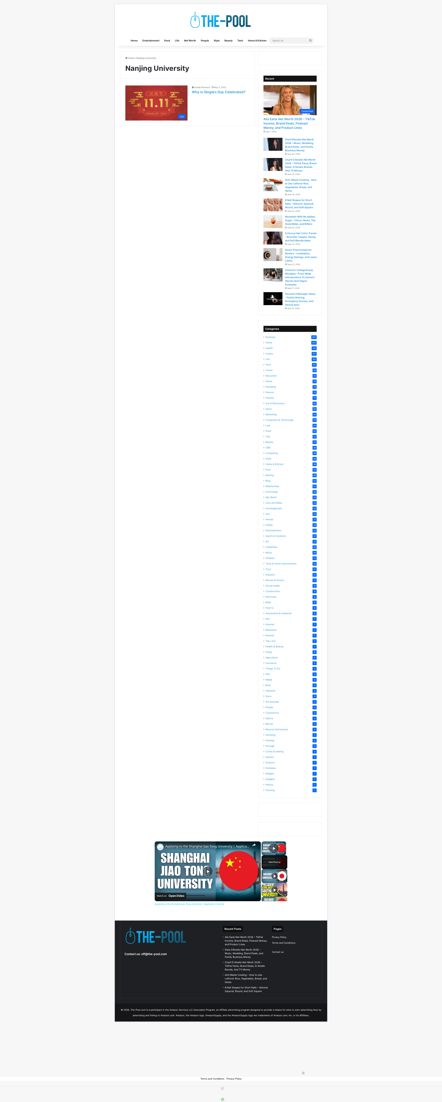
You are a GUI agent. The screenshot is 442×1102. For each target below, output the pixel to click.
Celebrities (271, 547)
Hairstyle (270, 690)
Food (167, 40)
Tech (240, 40)
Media (269, 679)
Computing (272, 453)
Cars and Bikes (274, 502)
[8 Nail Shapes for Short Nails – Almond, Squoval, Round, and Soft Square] (272, 204)
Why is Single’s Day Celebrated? (219, 92)
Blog (268, 480)
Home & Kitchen (257, 40)
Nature (269, 718)
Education (271, 375)
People (205, 40)
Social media (273, 585)
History (269, 784)
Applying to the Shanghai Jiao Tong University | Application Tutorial (207, 846)
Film (268, 674)
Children (270, 558)
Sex (268, 513)
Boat (268, 685)
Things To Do (273, 668)
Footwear (271, 768)
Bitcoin (269, 723)
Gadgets (270, 779)
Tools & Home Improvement (281, 563)
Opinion (270, 757)
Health (269, 348)
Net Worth (190, 40)
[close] (222, 1088)
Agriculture (272, 657)
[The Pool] (221, 19)
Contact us (278, 952)
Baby (268, 602)
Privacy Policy (279, 937)
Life (177, 40)
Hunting (270, 740)
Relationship (272, 486)
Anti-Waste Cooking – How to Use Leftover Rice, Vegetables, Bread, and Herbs (246, 979)
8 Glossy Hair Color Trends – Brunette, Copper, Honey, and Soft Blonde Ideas (301, 237)
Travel (269, 370)
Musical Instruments (277, 729)
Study (269, 652)
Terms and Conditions (283, 942)
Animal (269, 519)
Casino (269, 353)
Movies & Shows (275, 580)
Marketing (271, 414)
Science (270, 762)
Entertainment (150, 40)
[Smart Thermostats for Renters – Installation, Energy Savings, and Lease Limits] (272, 254)
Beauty (228, 40)
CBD (268, 447)
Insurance (271, 663)
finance (270, 392)
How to (269, 607)
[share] (254, 845)
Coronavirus (272, 712)
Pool (268, 469)
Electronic (271, 596)
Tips (268, 436)
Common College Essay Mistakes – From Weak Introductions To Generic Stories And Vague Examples (300, 277)
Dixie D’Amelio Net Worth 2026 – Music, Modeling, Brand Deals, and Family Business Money (244, 953)
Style (217, 40)
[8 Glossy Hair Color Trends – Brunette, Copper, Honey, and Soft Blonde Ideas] (272, 238)
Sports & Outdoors (276, 536)
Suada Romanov (202, 87)
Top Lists (271, 641)
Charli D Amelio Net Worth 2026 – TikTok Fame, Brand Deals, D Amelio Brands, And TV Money (245, 966)
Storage (270, 746)
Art (267, 541)
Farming (270, 790)
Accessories (272, 701)
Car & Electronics (275, 403)
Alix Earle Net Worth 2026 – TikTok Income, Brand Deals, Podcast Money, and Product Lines (289, 123)
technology (272, 491)
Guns (268, 696)
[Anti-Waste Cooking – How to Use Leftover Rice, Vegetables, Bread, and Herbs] (272, 184)
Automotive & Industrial (278, 613)
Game (269, 381)
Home (134, 40)
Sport (269, 409)
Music (269, 552)
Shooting (270, 735)
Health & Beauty (275, 646)
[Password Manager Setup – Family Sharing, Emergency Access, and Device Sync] (272, 298)
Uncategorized (274, 508)
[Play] (274, 876)
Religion (270, 773)
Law (268, 425)
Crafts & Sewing (275, 751)
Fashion (270, 397)
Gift (268, 618)
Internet (270, 624)
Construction (273, 591)
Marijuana (271, 630)
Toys (268, 569)
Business (270, 337)
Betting (269, 475)
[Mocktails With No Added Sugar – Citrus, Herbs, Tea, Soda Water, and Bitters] (272, 221)
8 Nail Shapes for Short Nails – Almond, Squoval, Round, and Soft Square (299, 204)
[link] (160, 847)
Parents (270, 635)
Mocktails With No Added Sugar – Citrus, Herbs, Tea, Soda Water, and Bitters (300, 220)
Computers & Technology (280, 420)
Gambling (271, 386)
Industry (270, 574)
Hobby (269, 525)
